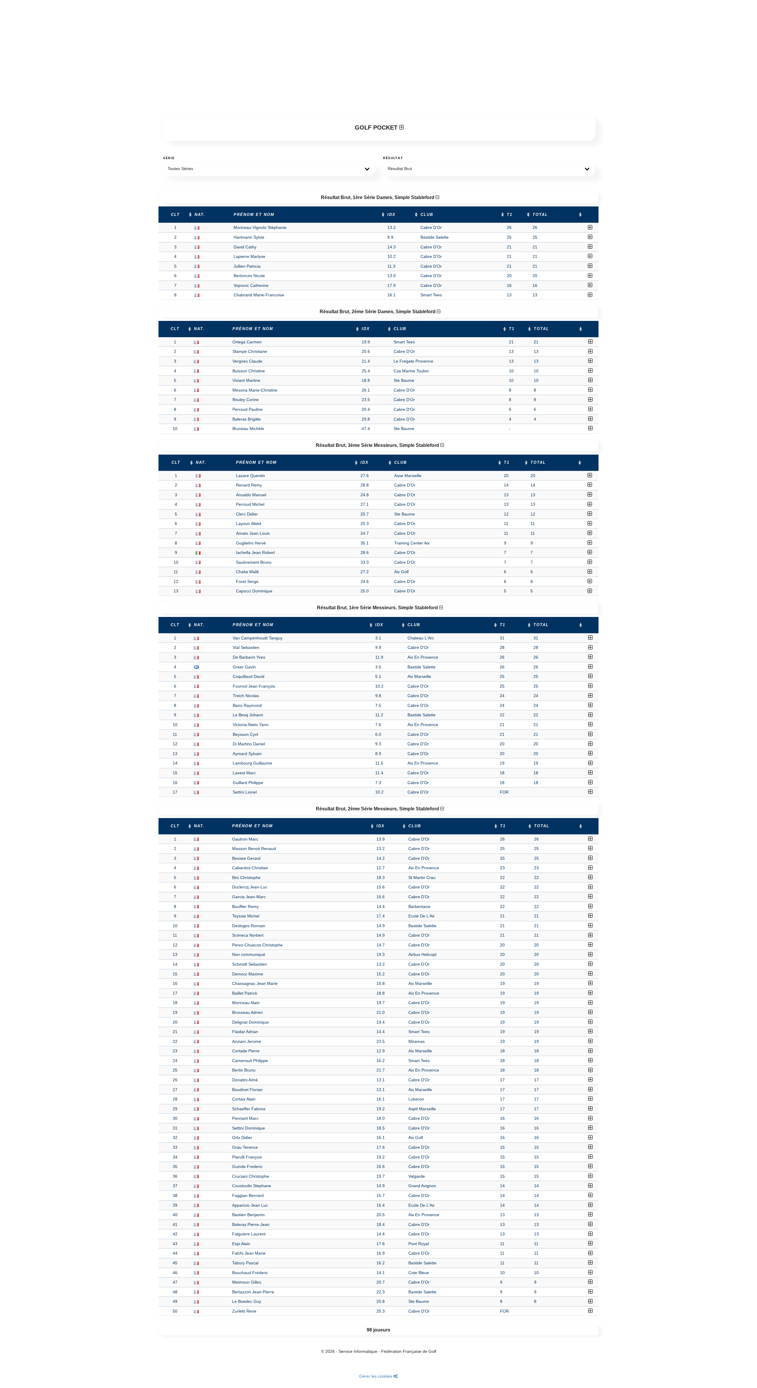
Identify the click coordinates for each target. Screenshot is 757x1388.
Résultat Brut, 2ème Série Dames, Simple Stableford (378, 311)
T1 (509, 215)
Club (426, 215)
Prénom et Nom (254, 215)
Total (540, 215)
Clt (175, 215)
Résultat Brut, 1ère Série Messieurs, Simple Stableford (378, 607)
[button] (268, 169)
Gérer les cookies (376, 1376)
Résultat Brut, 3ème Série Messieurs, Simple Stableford (378, 445)
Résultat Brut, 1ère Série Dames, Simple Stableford (378, 197)
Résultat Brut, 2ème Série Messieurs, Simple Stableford (378, 808)
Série (168, 158)
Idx (391, 215)
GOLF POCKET (377, 127)
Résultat (393, 158)
